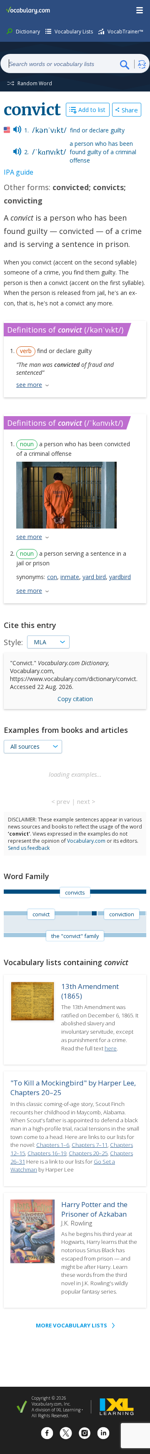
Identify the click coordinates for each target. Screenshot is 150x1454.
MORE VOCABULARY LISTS (71, 1325)
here (111, 1048)
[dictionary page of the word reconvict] (145, 913)
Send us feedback (29, 848)
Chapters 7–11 (90, 1145)
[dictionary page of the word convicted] (84, 913)
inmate (69, 577)
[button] (140, 10)
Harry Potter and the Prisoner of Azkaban (94, 1209)
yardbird (120, 577)
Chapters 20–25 (88, 1153)
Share (130, 110)
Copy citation (75, 699)
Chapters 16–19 (47, 1153)
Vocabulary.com (86, 840)
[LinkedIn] (103, 1434)
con (52, 577)
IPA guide (18, 172)
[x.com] (66, 1434)
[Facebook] (47, 1434)
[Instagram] (84, 1434)
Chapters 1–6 (52, 1145)
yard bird (94, 577)
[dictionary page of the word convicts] (94, 913)
